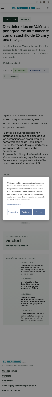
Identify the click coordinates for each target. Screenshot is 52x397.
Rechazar (26, 212)
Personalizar (13, 212)
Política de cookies (14, 204)
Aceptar (39, 212)
